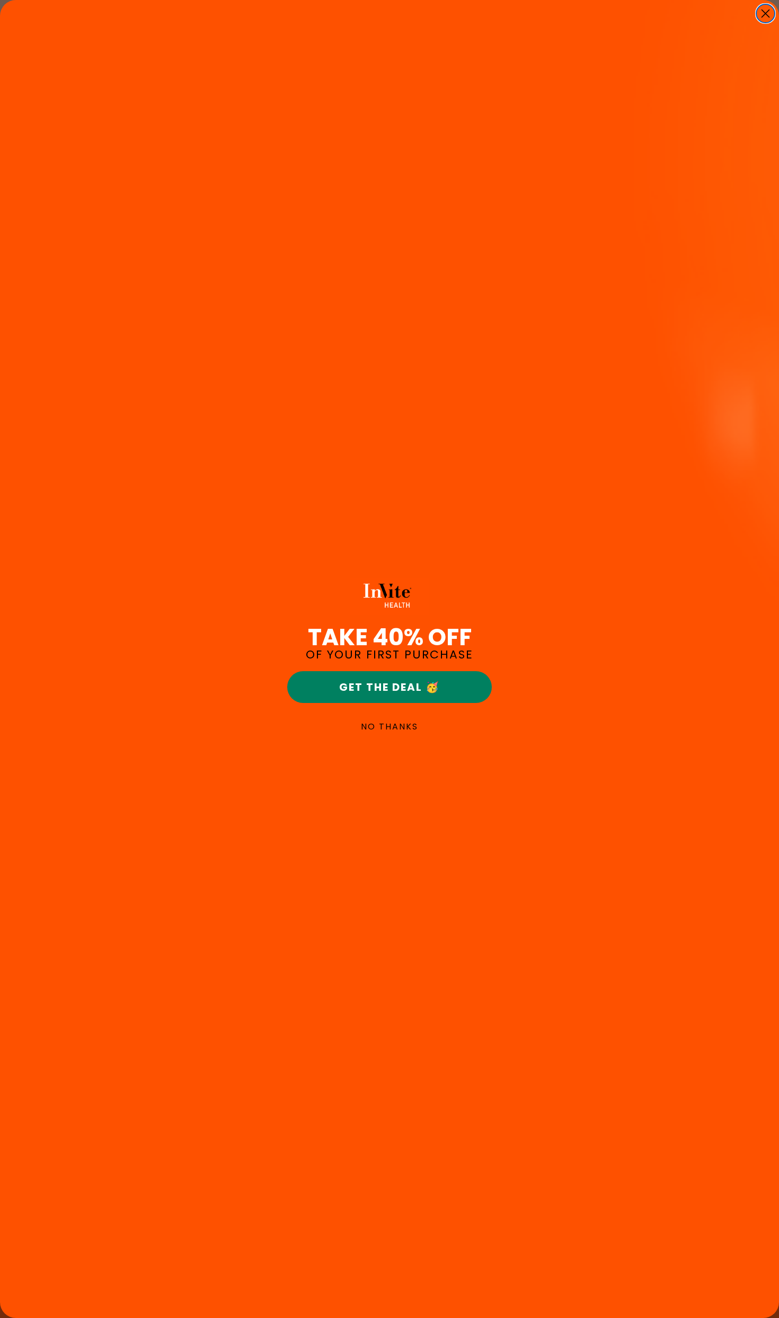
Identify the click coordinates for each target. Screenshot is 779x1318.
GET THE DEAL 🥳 (389, 687)
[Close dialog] (765, 13)
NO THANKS (389, 726)
